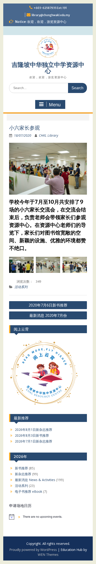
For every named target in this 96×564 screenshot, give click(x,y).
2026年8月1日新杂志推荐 (33, 429)
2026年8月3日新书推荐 (32, 435)
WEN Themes (48, 554)
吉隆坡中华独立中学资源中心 (48, 68)
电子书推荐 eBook (28, 491)
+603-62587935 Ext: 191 (50, 8)
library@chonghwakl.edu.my (51, 15)
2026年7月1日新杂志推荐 (33, 441)
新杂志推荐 (23, 474)
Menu (55, 104)
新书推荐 (21, 468)
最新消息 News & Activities (35, 480)
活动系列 (20, 287)
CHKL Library (48, 135)
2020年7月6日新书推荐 (48, 305)
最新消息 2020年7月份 (48, 315)
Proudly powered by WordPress (33, 549)
